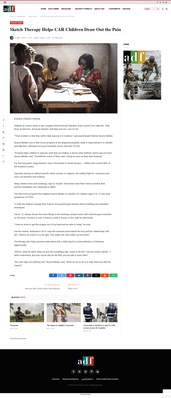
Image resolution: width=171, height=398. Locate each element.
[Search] (166, 8)
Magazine (66, 9)
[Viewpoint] (27, 312)
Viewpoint (14, 325)
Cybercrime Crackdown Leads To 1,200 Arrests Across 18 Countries (99, 326)
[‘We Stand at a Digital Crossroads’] (64, 312)
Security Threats (83, 9)
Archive (126, 9)
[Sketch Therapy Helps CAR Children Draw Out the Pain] (63, 78)
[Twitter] (3, 126)
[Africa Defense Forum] (9, 8)
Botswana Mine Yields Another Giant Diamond (42, 288)
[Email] (3, 143)
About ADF (99, 9)
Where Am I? (73, 288)
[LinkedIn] (3, 132)
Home (43, 9)
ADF (18, 38)
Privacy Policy (85, 394)
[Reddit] (3, 149)
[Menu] (5, 2)
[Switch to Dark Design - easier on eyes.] (162, 9)
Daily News (53, 9)
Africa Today (16, 23)
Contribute (114, 9)
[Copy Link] (3, 161)
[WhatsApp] (3, 155)
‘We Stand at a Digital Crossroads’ (60, 325)
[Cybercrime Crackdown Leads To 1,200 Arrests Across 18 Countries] (100, 312)
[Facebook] (3, 120)
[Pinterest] (3, 137)
